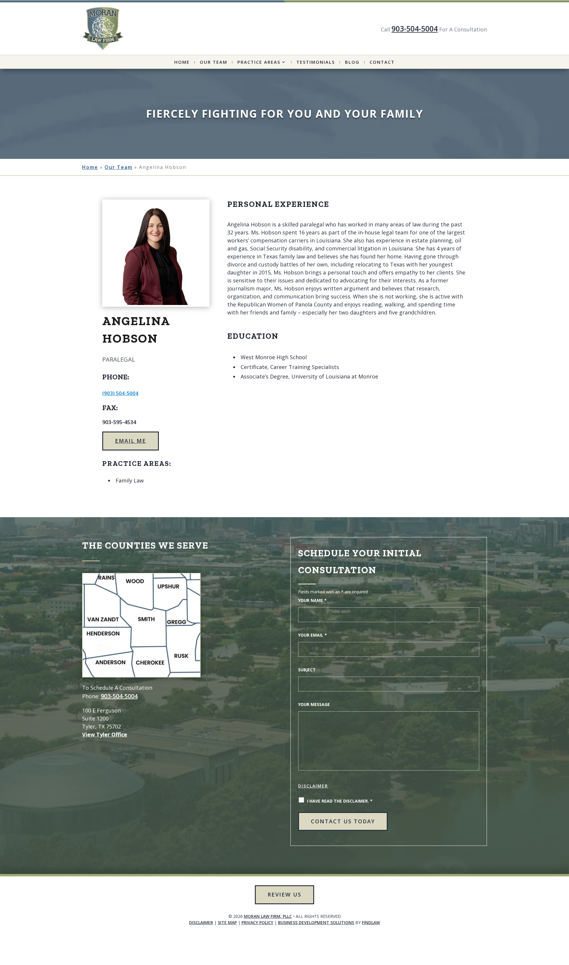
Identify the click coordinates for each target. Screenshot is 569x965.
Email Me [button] (130, 440)
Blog (352, 62)
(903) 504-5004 (120, 393)
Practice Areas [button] (258, 62)
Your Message (314, 704)
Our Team (213, 62)
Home (182, 62)
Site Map (227, 922)
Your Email (312, 635)
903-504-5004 (414, 28)
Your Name (312, 600)
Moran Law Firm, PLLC (268, 916)
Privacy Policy (257, 922)
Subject (307, 669)
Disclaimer (313, 786)
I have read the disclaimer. (340, 801)
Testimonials (315, 62)
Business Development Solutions (316, 922)
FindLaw (371, 922)
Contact (382, 62)
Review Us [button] (284, 894)
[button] (544, 949)
